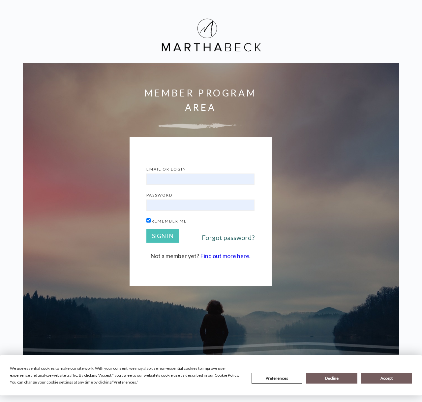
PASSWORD (159, 195)
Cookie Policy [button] (226, 375)
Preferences (277, 378)
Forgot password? (228, 237)
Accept (386, 378)
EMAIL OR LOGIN (166, 169)
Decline (332, 378)
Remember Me (169, 221)
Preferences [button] (125, 382)
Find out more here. (225, 255)
